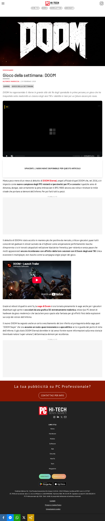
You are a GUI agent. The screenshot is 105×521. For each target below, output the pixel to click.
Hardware (52, 434)
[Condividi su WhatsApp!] (17, 517)
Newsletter (56, 8)
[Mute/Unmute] (12, 156)
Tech (52, 464)
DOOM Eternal (50, 180)
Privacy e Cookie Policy (53, 505)
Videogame (8, 70)
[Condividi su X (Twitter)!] (24, 517)
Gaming (6, 86)
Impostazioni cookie (53, 509)
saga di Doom (44, 306)
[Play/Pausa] (6, 156)
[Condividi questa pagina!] (30, 517)
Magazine (52, 469)
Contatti (52, 501)
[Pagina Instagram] (101, 3)
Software (52, 444)
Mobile (52, 439)
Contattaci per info (52, 395)
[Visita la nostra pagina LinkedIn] (58, 417)
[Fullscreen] (98, 156)
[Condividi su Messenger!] (10, 517)
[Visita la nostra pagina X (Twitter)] (62, 417)
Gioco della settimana (22, 86)
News (44, 8)
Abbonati (69, 8)
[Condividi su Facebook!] (3, 517)
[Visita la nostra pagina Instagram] (54, 417)
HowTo (52, 459)
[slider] (20, 156)
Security (52, 454)
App (52, 449)
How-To (35, 8)
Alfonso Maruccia (11, 81)
